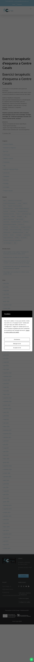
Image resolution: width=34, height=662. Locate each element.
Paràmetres (17, 339)
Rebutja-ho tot (17, 343)
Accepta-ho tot (17, 347)
